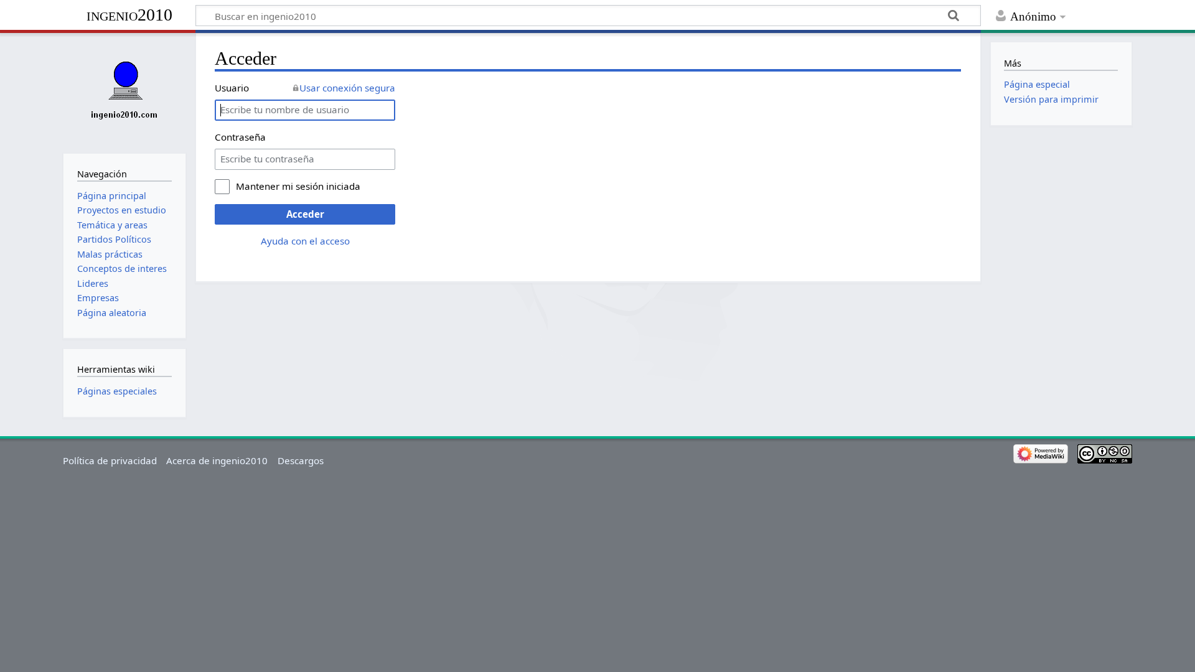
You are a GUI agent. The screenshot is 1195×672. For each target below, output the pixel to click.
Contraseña (240, 137)
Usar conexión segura (347, 88)
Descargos (301, 460)
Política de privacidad (110, 460)
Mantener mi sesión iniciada (298, 186)
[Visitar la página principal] (124, 92)
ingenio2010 (129, 14)
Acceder (305, 214)
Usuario (232, 88)
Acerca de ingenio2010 (217, 460)
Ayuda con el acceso (305, 241)
